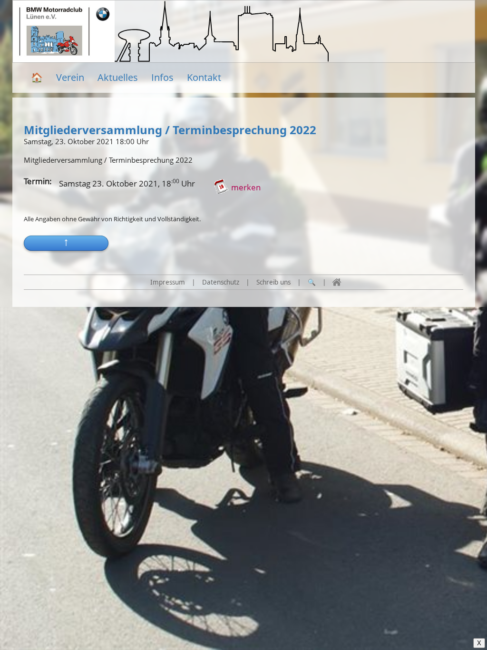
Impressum (167, 282)
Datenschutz (220, 282)
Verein (70, 77)
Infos (162, 77)
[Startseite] (336, 282)
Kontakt (204, 77)
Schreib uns (273, 282)
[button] (66, 243)
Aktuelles (117, 77)
